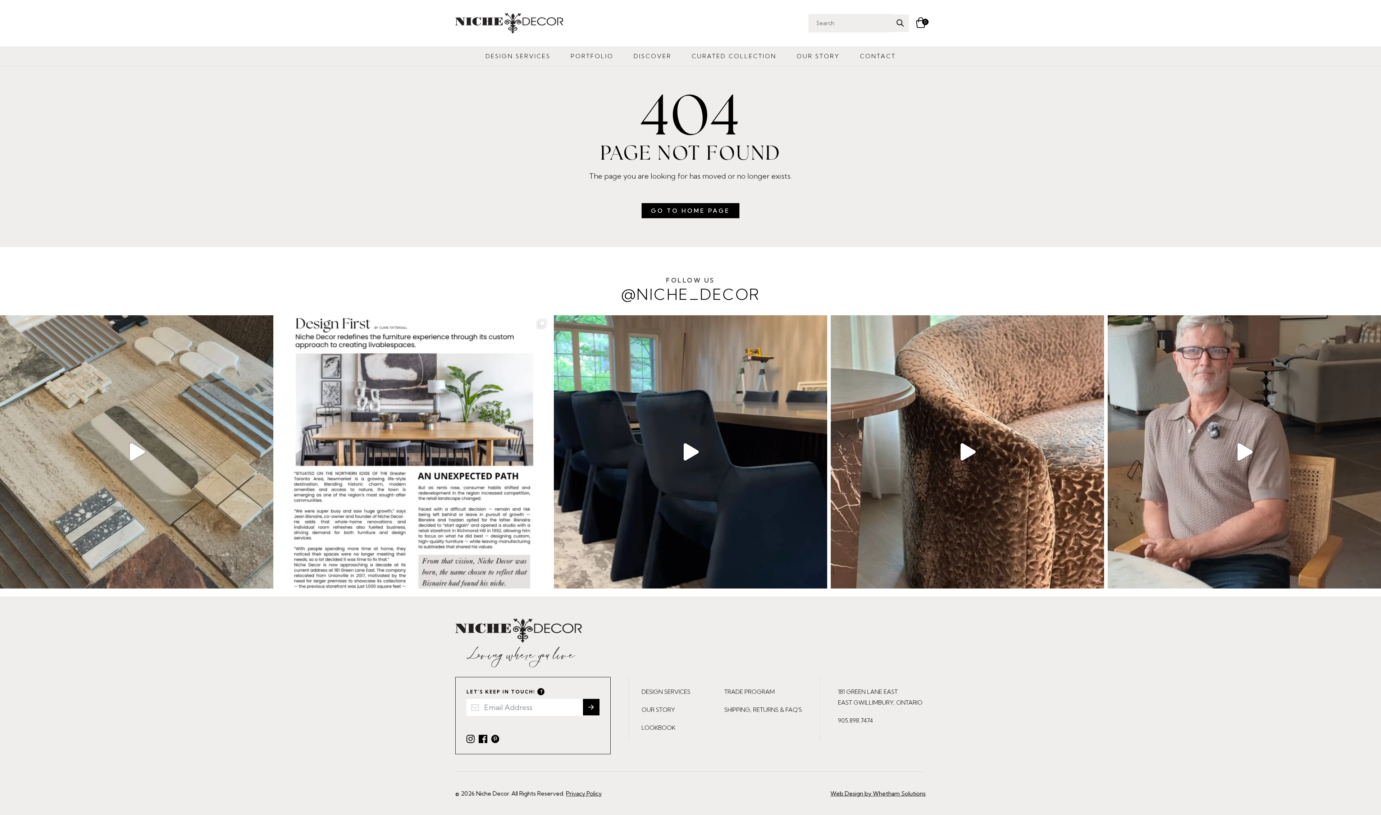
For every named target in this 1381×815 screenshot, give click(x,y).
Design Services (518, 56)
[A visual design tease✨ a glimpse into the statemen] (967, 452)
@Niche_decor (690, 290)
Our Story (818, 56)
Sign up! (591, 707)
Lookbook (658, 727)
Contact (878, 56)
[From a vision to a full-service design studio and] (413, 452)
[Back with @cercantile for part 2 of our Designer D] (136, 452)
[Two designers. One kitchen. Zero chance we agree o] (1244, 452)
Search (900, 23)
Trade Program (749, 691)
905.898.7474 (855, 720)
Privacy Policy (584, 793)
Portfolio (592, 56)
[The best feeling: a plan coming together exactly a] (690, 452)
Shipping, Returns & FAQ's (763, 709)
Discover (652, 56)
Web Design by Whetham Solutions (878, 793)
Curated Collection (734, 56)
